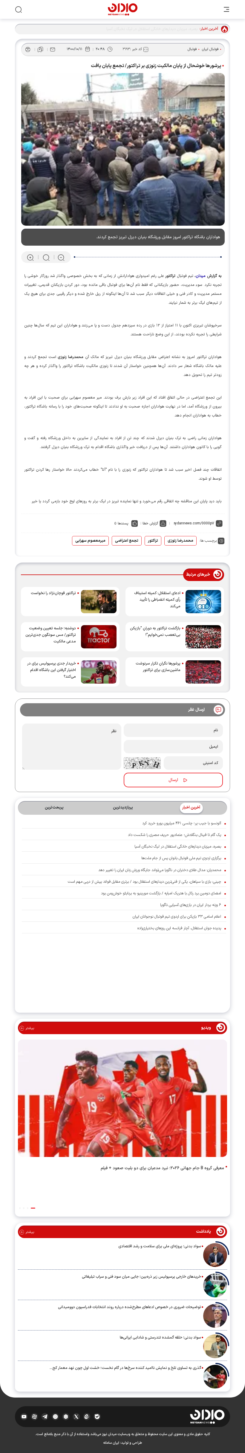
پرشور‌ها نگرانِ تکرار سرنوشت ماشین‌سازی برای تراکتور (158, 667)
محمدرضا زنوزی (180, 541)
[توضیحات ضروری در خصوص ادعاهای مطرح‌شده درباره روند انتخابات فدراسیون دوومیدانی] (215, 1316)
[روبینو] (55, 1416)
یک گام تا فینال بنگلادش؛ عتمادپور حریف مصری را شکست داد (174, 835)
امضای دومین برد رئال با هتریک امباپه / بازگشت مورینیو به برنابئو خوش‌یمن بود (161, 893)
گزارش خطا (150, 523)
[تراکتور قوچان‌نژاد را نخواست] (99, 601)
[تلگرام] (45, 1416)
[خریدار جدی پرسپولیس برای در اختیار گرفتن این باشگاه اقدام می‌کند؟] (99, 672)
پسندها (123, 523)
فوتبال (192, 49)
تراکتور (153, 541)
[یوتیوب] (24, 1416)
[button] (33, 1208)
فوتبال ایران (210, 49)
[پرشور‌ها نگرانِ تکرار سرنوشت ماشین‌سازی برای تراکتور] (203, 672)
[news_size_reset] (46, 257)
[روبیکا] (66, 1416)
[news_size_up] (30, 257)
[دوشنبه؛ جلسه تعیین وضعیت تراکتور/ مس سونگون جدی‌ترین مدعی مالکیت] (99, 636)
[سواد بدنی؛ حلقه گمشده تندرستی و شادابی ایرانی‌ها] (215, 1346)
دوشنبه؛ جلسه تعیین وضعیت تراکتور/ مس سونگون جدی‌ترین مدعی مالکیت (50, 635)
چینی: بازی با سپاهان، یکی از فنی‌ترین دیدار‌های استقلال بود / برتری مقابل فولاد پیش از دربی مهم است (144, 882)
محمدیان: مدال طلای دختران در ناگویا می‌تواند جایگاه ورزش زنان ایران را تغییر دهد (159, 870)
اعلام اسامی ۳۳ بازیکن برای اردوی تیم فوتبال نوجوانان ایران (177, 917)
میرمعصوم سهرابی (90, 541)
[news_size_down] (61, 257)
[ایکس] (76, 1416)
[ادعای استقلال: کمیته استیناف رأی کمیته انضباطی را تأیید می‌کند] (203, 601)
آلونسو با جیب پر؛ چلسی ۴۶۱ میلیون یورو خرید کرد (181, 823)
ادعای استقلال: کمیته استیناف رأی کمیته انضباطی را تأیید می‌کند (157, 599)
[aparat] (34, 1416)
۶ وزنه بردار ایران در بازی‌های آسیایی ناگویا (190, 905)
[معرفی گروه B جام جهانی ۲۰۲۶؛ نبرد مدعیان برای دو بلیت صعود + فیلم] (122, 1099)
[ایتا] (87, 1416)
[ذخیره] (40, 49)
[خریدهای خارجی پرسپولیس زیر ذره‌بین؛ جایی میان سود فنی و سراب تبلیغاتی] (215, 1285)
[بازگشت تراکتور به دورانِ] (203, 636)
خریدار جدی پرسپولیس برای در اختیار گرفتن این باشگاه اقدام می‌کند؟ (51, 670)
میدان (201, 276)
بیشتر (29, 1028)
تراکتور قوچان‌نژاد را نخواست (53, 593)
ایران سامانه (111, 1443)
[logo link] (122, 9)
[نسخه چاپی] (28, 49)
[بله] (97, 1416)
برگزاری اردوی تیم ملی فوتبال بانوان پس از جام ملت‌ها (181, 858)
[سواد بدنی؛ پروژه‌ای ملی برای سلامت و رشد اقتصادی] (215, 1255)
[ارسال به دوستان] (53, 49)
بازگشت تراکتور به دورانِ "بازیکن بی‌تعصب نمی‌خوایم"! (155, 631)
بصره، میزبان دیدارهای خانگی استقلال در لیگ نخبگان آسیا (177, 847)
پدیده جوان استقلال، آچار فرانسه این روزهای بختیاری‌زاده (179, 928)
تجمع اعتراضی (126, 541)
